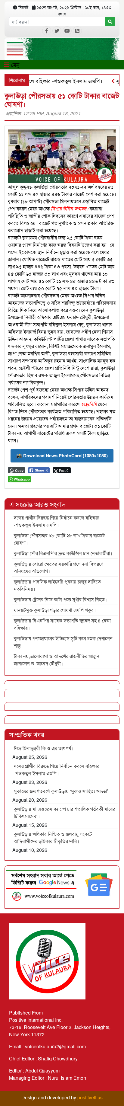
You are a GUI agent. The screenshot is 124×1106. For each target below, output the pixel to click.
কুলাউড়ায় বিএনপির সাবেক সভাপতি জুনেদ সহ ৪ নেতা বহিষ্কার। (62, 624)
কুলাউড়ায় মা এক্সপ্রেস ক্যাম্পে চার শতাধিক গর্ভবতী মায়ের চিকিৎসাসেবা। (64, 812)
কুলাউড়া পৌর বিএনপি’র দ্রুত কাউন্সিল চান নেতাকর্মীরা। (63, 553)
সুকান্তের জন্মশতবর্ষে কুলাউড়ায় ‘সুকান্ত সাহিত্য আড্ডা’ (61, 791)
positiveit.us (90, 1097)
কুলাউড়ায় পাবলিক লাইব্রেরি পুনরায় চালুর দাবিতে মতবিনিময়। (57, 585)
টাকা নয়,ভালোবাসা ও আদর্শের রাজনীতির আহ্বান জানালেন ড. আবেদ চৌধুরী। (56, 660)
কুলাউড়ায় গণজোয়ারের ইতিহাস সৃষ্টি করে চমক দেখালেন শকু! (63, 642)
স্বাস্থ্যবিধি (89, 404)
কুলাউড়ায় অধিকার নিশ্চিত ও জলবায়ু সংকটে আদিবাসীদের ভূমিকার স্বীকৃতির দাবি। (53, 837)
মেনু (14, 64)
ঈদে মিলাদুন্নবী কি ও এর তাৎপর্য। (43, 748)
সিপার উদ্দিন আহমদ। (69, 208)
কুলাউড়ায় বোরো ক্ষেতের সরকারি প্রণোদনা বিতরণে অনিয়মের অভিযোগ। (58, 567)
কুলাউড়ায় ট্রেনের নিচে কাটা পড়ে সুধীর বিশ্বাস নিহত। (60, 599)
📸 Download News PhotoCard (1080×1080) (62, 455)
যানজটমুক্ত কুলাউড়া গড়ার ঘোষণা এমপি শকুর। (55, 609)
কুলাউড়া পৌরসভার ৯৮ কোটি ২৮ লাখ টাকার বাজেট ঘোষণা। (59, 539)
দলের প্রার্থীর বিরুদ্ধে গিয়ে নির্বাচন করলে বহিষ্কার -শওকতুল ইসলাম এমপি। (56, 521)
